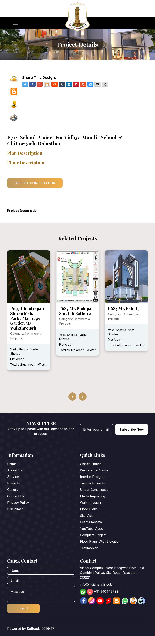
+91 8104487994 (107, 592)
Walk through (90, 503)
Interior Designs (92, 477)
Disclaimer (15, 509)
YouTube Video (91, 528)
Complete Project (93, 535)
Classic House (91, 464)
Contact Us (15, 496)
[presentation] (72, 396)
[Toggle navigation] (15, 23)
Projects (13, 483)
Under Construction (95, 490)
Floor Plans (89, 509)
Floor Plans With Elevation (100, 541)
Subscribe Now (131, 429)
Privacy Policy (18, 503)
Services (13, 477)
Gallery (12, 490)
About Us (14, 470)
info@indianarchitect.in (97, 584)
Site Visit (86, 516)
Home (12, 464)
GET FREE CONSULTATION (35, 183)
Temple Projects (92, 483)
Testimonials (89, 548)
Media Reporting (92, 496)
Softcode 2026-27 (40, 628)
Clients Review (91, 522)
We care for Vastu (94, 470)
